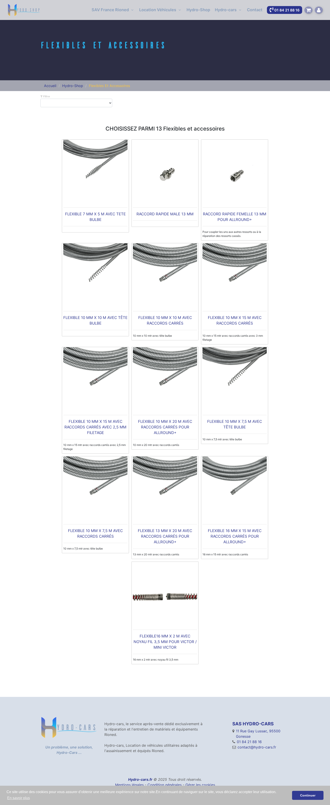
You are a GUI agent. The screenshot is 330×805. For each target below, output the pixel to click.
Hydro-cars (226, 9)
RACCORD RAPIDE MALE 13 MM (165, 214)
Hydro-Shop (198, 9)
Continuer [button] (307, 795)
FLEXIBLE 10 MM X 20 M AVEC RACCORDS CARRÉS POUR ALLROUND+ (165, 427)
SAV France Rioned (110, 9)
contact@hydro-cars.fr (257, 747)
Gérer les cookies (200, 785)
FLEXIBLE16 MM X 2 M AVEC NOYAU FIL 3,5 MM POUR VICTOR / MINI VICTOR (165, 642)
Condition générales (164, 785)
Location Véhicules (157, 9)
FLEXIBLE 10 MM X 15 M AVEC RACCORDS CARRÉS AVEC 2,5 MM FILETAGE (95, 427)
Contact (254, 9)
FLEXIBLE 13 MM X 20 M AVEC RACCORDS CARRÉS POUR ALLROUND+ (165, 536)
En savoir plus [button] (18, 798)
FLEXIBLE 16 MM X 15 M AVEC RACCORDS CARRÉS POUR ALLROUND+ (235, 536)
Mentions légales (129, 785)
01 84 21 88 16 (249, 742)
